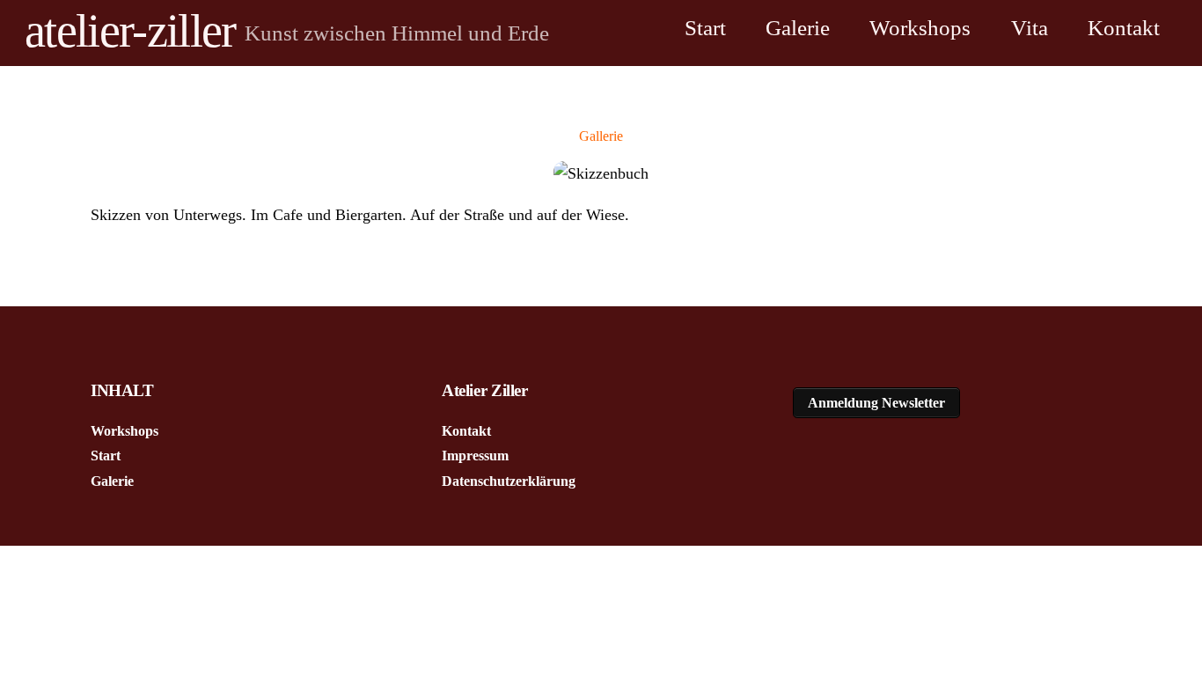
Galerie (798, 28)
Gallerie (601, 136)
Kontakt (1124, 28)
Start (705, 28)
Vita (1029, 28)
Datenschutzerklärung (508, 481)
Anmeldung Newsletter (876, 402)
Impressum (475, 455)
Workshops (920, 28)
